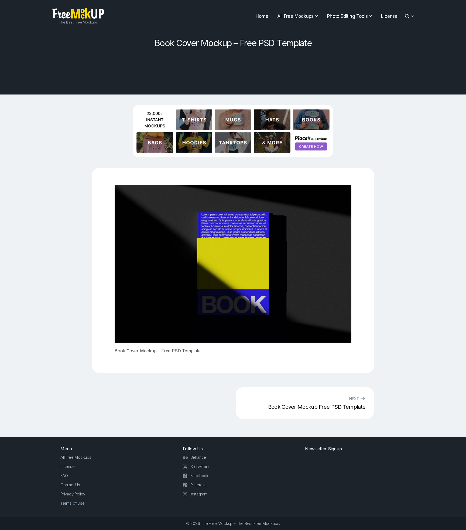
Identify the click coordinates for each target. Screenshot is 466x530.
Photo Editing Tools (347, 16)
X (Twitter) (199, 466)
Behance (198, 457)
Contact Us (70, 484)
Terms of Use (72, 503)
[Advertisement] (233, 69)
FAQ (64, 475)
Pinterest (198, 484)
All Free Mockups (295, 16)
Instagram (199, 494)
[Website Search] (408, 16)
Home (262, 16)
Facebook (199, 475)
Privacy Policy (72, 494)
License (389, 16)
